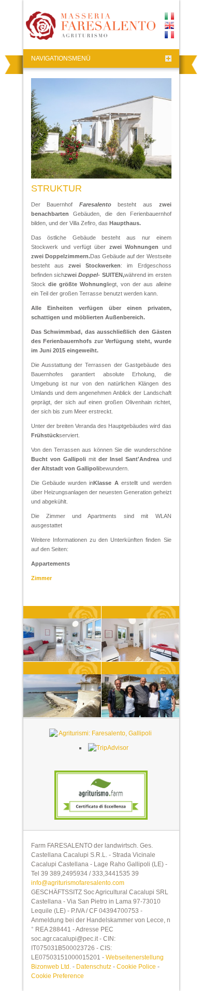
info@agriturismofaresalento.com (77, 882)
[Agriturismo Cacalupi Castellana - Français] (169, 34)
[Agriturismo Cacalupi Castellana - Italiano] (169, 16)
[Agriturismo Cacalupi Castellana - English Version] (169, 25)
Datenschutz (93, 966)
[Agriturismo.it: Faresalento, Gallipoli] (101, 733)
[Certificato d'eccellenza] (101, 795)
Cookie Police (136, 966)
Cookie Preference (57, 976)
